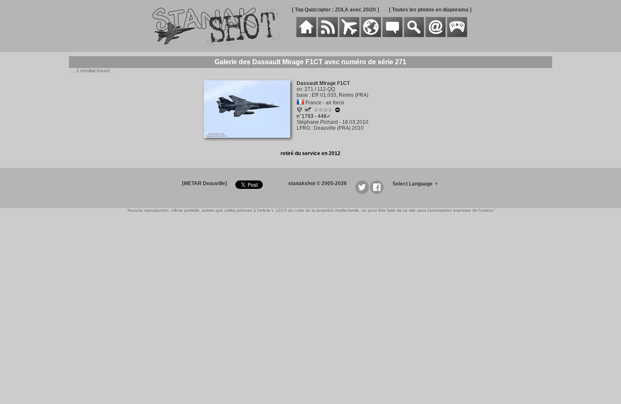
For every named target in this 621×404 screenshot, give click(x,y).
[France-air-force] (300, 103)
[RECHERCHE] (414, 35)
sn (299, 89)
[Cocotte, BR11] (299, 111)
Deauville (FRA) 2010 (339, 128)
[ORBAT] (349, 35)
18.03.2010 (355, 122)
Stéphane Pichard (317, 122)
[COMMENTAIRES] (392, 35)
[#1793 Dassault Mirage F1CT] (250, 142)
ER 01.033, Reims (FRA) (340, 95)
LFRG (303, 128)
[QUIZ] (457, 35)
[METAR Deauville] (204, 183)
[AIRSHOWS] (371, 35)
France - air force (324, 103)
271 (309, 89)
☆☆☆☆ (323, 110)
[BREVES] (328, 35)
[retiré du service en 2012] (337, 111)
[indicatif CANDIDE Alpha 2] (308, 110)
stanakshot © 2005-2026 (317, 183)
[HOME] (306, 35)
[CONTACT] (435, 35)
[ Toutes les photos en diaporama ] (430, 10)
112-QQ (326, 89)
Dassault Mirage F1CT (323, 83)
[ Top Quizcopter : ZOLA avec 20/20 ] (335, 10)
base (302, 95)
